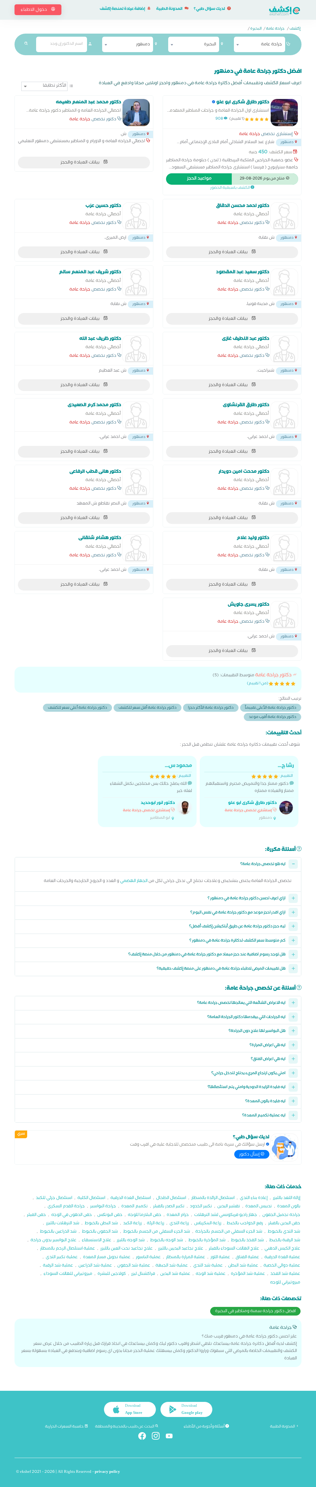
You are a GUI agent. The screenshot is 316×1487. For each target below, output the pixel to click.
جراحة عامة (275, 29)
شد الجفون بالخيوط (100, 1232)
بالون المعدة (288, 1206)
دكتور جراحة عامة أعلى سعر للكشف (77, 708)
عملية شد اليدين (175, 1274)
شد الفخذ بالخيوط (247, 1240)
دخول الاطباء (34, 10)
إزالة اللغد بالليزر (286, 1198)
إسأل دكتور (249, 1155)
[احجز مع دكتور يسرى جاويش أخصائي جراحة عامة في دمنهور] (284, 614)
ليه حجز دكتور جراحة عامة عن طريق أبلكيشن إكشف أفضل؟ (237, 926)
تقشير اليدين (228, 1206)
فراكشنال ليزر (143, 1274)
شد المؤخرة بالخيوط (207, 1240)
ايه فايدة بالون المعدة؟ (265, 1101)
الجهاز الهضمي (134, 881)
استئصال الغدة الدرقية (130, 1198)
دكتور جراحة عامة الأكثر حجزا (211, 708)
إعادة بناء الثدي (254, 1198)
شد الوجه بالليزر (131, 1240)
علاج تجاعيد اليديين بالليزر (180, 1249)
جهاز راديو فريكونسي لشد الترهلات (225, 1215)
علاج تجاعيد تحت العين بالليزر (126, 1249)
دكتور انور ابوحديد (158, 803)
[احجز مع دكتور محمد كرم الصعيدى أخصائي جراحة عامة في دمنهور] (136, 415)
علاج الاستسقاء (96, 1240)
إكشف (295, 29)
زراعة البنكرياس (207, 1223)
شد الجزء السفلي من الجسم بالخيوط (156, 1232)
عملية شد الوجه (211, 1274)
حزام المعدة (178, 1215)
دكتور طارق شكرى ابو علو (252, 803)
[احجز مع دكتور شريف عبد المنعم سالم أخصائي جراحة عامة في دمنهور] (136, 282)
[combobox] (259, 44)
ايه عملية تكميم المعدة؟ (263, 1115)
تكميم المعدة (134, 1206)
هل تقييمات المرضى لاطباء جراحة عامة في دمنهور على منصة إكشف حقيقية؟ (221, 969)
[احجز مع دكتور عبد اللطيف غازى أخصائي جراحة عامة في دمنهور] (284, 349)
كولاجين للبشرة (112, 1274)
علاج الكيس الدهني (282, 1249)
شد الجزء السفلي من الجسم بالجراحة (228, 1232)
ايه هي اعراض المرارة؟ (267, 1045)
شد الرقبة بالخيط (284, 1240)
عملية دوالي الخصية (282, 1266)
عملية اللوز (220, 1257)
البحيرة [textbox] (210, 44)
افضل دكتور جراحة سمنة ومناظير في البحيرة (255, 1311)
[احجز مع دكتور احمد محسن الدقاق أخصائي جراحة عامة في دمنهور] (284, 216)
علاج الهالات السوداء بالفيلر (234, 1249)
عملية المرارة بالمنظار (185, 1257)
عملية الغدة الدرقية (282, 1257)
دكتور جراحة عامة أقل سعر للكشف (147, 708)
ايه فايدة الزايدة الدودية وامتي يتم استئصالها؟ (246, 1087)
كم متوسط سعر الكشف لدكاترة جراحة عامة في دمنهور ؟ (237, 941)
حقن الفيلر (36, 1215)
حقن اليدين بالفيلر (284, 1223)
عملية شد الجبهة (172, 1266)
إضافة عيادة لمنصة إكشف (123, 9)
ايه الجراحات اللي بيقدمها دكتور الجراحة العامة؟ (246, 1017)
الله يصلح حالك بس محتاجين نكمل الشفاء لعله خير (151, 792)
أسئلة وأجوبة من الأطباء (204, 1427)
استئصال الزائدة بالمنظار (213, 1198)
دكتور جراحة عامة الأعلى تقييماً (270, 708)
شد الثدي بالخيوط (284, 1232)
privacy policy (107, 1472)
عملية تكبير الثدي (62, 1257)
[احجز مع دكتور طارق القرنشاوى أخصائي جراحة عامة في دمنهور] (284, 415)
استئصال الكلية (91, 1198)
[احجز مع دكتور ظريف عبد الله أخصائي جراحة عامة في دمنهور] (136, 349)
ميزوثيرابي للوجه (285, 1283)
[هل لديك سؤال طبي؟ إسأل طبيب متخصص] (284, 1147)
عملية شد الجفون (133, 1266)
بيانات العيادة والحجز (80, 163)
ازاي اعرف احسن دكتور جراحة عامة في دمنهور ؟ (246, 898)
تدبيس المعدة (258, 1206)
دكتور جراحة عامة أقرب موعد (272, 717)
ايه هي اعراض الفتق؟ (268, 1059)
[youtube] (171, 1437)
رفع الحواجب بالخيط (245, 1223)
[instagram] (158, 1437)
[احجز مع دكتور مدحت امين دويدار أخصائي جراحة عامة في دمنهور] (284, 482)
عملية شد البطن (243, 1266)
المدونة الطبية (169, 9)
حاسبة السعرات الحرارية (64, 1427)
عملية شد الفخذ (285, 1274)
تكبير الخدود (201, 1206)
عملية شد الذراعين (95, 1266)
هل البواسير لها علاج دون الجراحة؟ (257, 1031)
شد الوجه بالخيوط (166, 1240)
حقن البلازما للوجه (144, 1215)
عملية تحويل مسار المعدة (107, 1257)
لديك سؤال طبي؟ (210, 9)
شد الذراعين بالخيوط (58, 1232)
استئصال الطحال (171, 1198)
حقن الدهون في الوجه (71, 1215)
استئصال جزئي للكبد (54, 1198)
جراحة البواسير (103, 1206)
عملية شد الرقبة (58, 1266)
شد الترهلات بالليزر (62, 1223)
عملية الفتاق (247, 1257)
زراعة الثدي (179, 1223)
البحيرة (256, 29)
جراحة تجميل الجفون (281, 1215)
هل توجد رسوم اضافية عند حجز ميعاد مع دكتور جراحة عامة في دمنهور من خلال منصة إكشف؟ (206, 954)
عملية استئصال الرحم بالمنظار (67, 1249)
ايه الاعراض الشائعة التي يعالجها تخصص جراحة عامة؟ (241, 1003)
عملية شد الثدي (208, 1266)
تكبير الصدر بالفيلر (169, 1206)
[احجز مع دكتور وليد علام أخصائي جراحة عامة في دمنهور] (284, 548)
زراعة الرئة (155, 1223)
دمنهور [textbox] (143, 44)
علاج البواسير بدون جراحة (54, 1240)
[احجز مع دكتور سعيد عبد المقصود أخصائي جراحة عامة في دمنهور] (284, 282)
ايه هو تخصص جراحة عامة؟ (262, 864)
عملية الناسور (148, 1257)
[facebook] (144, 1437)
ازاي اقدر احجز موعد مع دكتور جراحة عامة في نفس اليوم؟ (237, 913)
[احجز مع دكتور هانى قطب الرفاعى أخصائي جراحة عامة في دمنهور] (136, 482)
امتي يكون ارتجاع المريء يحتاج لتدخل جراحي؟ (248, 1073)
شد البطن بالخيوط (101, 1223)
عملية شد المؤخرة (248, 1274)
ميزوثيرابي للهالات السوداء (68, 1274)
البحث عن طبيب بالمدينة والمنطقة (125, 1427)
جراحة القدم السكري (66, 1206)
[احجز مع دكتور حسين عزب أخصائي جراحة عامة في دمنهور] (136, 216)
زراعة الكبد (132, 1223)
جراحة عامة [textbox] (271, 44)
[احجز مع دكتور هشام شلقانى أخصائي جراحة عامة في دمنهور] (136, 548)
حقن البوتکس (110, 1215)
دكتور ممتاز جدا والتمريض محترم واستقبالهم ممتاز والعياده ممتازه (249, 792)
